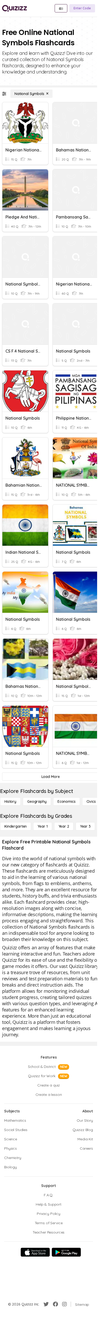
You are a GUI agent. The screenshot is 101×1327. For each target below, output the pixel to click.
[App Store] (35, 1252)
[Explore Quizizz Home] (14, 8)
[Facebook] (55, 1304)
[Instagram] (64, 1304)
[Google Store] (66, 1252)
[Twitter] (46, 1304)
